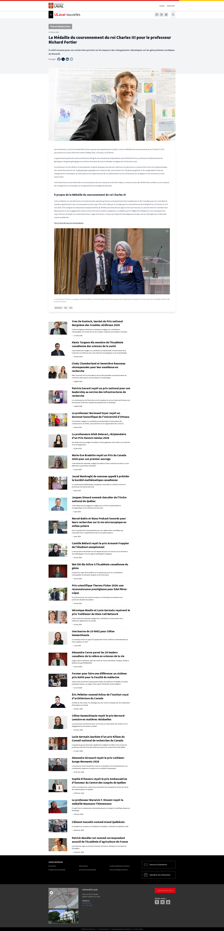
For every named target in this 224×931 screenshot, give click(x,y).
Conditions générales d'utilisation (120, 866)
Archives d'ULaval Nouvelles (87, 870)
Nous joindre (52, 866)
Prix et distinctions (60, 26)
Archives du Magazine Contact (119, 870)
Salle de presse (83, 866)
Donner (162, 6)
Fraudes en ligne (138, 929)
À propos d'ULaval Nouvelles (57, 870)
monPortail (171, 6)
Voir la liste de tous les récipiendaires (69, 223)
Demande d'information (165, 890)
